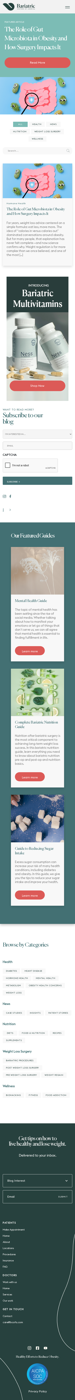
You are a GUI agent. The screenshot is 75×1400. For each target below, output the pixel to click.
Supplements (14, 1040)
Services (7, 1294)
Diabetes (11, 971)
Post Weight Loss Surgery (22, 1068)
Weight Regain (54, 1075)
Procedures (9, 1254)
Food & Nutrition (33, 1033)
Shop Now (37, 385)
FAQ (5, 1267)
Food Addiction (56, 1095)
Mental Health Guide (31, 601)
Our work (8, 1301)
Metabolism (13, 985)
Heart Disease (33, 971)
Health (37, 124)
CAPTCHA (10, 454)
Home (6, 1236)
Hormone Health (16, 203)
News (53, 124)
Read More (37, 62)
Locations (8, 1248)
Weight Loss (14, 993)
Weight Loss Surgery (47, 131)
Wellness (37, 139)
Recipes (57, 1033)
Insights (35, 1013)
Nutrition (19, 131)
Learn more (30, 651)
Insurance (8, 1260)
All (20, 124)
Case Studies (14, 1013)
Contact (7, 1316)
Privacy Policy (37, 1391)
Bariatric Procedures (19, 1060)
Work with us (10, 1282)
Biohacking (13, 1095)
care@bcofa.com (13, 1322)
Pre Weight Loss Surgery (21, 1075)
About (6, 1242)
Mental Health (45, 978)
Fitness (33, 1095)
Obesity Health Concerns (45, 985)
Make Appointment (14, 1230)
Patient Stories (58, 1013)
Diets (10, 1033)
